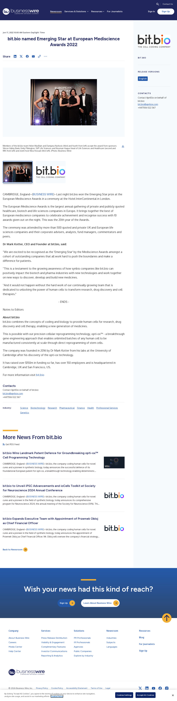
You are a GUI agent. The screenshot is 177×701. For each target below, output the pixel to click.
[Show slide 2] (51, 172)
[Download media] (123, 146)
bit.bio (40, 375)
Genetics (24, 412)
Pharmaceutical (67, 408)
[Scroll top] (166, 618)
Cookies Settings (124, 695)
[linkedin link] (147, 688)
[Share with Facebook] (27, 56)
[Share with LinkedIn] (15, 56)
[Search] (157, 4)
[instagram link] (166, 688)
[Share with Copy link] (39, 56)
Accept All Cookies (145, 695)
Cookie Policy (57, 696)
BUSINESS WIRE (43, 194)
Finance (81, 408)
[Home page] (21, 11)
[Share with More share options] (45, 56)
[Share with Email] (33, 56)
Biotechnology (38, 408)
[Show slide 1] (17, 172)
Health (90, 408)
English (143, 78)
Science (24, 408)
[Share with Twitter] (21, 56)
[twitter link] (140, 688)
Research (52, 408)
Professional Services (107, 408)
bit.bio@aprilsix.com (13, 393)
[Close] (173, 695)
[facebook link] (160, 688)
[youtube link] (153, 688)
